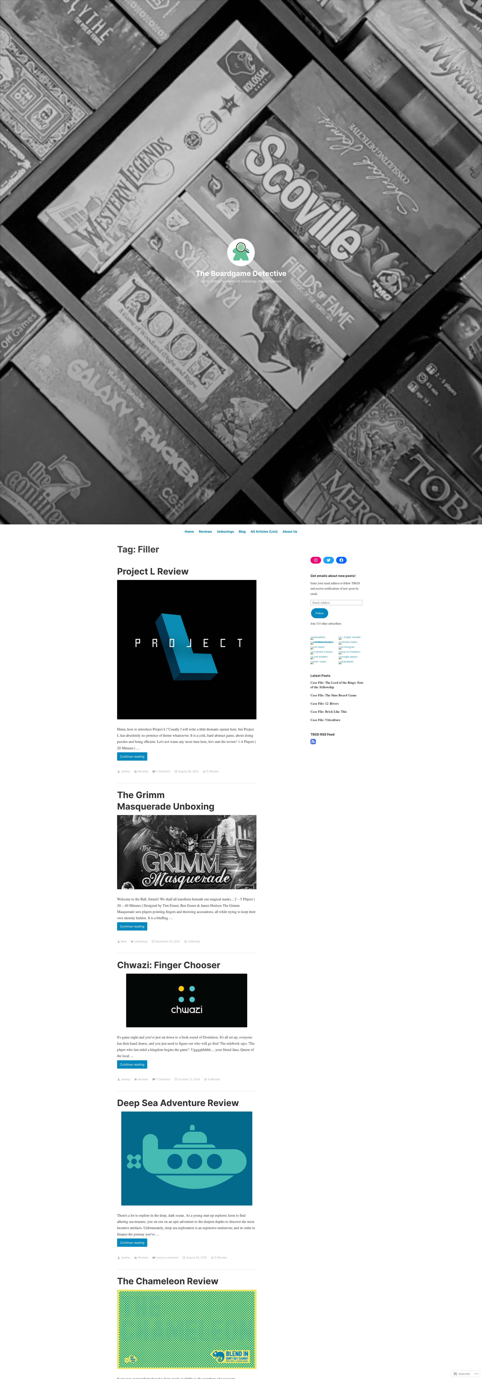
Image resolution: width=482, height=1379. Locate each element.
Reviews (205, 531)
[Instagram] (315, 560)
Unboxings (225, 531)
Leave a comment (167, 1257)
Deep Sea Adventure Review (178, 1102)
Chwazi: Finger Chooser (168, 965)
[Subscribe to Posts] (313, 743)
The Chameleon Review (167, 1281)
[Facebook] (341, 560)
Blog (242, 531)
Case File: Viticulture (325, 719)
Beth (124, 941)
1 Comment (163, 771)
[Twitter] (328, 560)
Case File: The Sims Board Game (333, 695)
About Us (290, 531)
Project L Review (153, 571)
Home (189, 531)
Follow (320, 613)
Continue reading (130, 757)
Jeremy (125, 771)
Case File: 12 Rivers (324, 703)
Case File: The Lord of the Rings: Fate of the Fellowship (336, 684)
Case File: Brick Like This (328, 711)
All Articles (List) (264, 531)
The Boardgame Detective (241, 273)
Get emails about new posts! (333, 576)
